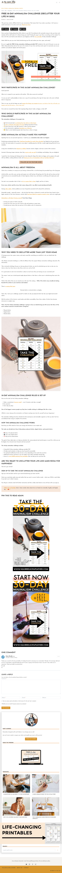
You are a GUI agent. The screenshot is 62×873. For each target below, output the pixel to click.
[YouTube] (26, 864)
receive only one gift (30, 152)
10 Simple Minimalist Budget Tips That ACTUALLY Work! (44, 794)
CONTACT (26, 867)
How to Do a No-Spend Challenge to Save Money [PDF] (15, 817)
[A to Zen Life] (8, 2)
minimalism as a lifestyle (25, 128)
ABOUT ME (19, 867)
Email (23, 697)
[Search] (57, 850)
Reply (58, 656)
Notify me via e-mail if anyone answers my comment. (14, 703)
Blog (6, 10)
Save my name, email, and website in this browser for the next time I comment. (19, 701)
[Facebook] (33, 864)
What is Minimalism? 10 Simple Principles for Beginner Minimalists (44, 818)
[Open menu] (56, 2)
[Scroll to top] (59, 871)
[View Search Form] (59, 2)
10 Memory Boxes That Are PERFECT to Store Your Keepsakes (16, 794)
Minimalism (11, 8)
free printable (38, 36)
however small (17, 402)
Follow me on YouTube (10, 487)
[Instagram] (29, 864)
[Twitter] (36, 864)
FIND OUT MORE (31, 738)
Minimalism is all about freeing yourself (11, 198)
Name (4, 697)
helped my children (21, 148)
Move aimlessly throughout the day (15, 124)
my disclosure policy (45, 860)
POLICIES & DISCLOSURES (9, 867)
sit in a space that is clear (29, 181)
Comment (4, 678)
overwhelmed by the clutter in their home (25, 123)
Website (44, 697)
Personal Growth (19, 8)
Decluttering (4, 8)
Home (2, 10)
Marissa (4, 19)
